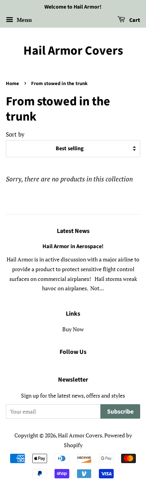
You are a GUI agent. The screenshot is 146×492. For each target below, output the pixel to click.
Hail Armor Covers (73, 50)
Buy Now (73, 329)
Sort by (15, 134)
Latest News (73, 231)
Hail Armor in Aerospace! (73, 246)
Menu (23, 19)
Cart (134, 20)
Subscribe (120, 411)
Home (12, 83)
